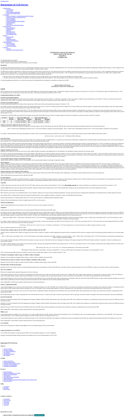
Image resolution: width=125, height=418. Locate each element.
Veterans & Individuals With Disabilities (15, 21)
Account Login (9, 9)
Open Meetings (6, 375)
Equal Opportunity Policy (9, 362)
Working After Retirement (12, 40)
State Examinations (10, 18)
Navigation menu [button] (4, 1)
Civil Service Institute (11, 46)
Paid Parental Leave (10, 33)
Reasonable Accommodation (10, 366)
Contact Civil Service (8, 361)
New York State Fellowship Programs (15, 25)
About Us (5, 47)
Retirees (5, 35)
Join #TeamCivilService (8, 354)
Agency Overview (7, 348)
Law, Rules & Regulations (9, 351)
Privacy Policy (6, 389)
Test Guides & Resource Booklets (11, 377)
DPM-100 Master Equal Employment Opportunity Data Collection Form (20, 379)
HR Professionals (7, 42)
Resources (8, 30)
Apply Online (9, 11)
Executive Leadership (8, 350)
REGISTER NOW (39, 415)
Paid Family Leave (10, 31)
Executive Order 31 (7, 381)
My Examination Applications (13, 12)
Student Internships (10, 22)
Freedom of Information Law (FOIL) (11, 373)
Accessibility (6, 386)
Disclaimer (5, 388)
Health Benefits (9, 29)
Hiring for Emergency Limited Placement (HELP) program (19, 16)
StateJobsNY (9, 24)
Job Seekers (6, 14)
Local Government (10, 44)
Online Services (7, 8)
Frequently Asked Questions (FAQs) (14, 50)
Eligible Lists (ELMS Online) (13, 13)
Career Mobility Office (11, 34)
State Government (10, 43)
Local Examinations (10, 20)
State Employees (7, 26)
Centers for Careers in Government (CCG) (16, 17)
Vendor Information (7, 378)
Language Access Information (10, 365)
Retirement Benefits (10, 39)
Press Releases (6, 355)
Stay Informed (6, 352)
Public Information (7, 372)
